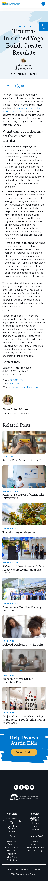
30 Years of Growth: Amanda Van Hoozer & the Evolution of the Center (23, 569)
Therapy (35, 823)
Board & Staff (11, 847)
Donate (11, 831)
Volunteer (35, 844)
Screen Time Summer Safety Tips (23, 460)
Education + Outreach (35, 819)
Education (24, 26)
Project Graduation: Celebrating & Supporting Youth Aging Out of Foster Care (23, 719)
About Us (11, 841)
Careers (11, 844)
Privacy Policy (26, 869)
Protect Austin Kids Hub (12, 822)
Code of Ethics (12, 869)
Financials (11, 851)
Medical (35, 830)
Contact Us (11, 860)
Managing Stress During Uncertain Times (17, 680)
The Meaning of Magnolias (19, 532)
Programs (8, 641)
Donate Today (24, 752)
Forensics (35, 826)
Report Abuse (11, 818)
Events (35, 841)
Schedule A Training (11, 827)
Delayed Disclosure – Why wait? (22, 644)
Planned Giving (35, 851)
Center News (10, 491)
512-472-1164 (17, 380)
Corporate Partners (35, 847)
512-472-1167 (14, 384)
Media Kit (11, 854)
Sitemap (37, 869)
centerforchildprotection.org (23, 387)
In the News (11, 857)
